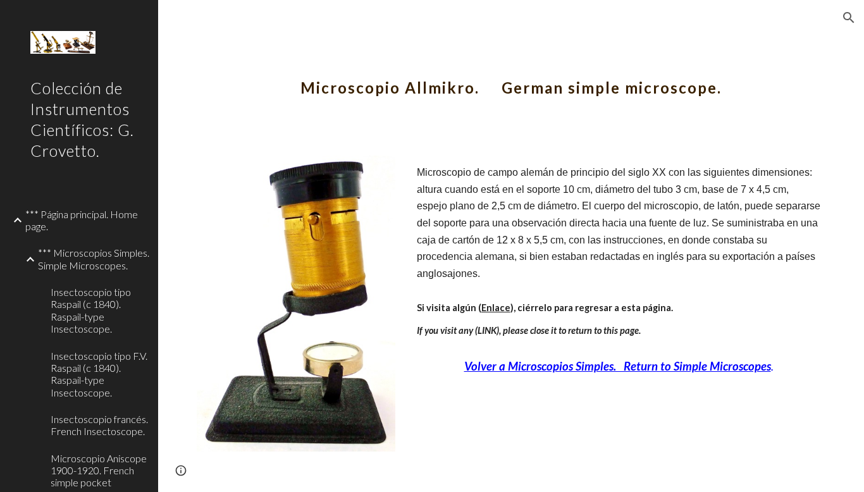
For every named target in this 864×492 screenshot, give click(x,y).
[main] (511, 79)
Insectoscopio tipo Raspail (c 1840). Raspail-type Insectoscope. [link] (91, 310)
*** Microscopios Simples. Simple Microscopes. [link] (93, 259)
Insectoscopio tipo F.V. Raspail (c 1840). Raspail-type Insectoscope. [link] (99, 374)
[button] (849, 18)
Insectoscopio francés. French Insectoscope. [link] (99, 425)
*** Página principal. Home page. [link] (81, 220)
